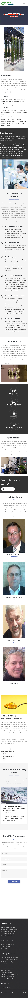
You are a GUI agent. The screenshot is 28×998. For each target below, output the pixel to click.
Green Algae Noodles (14, 465)
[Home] (7, 3)
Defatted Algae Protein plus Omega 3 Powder (12, 363)
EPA (14, 375)
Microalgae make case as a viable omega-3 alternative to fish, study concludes (14, 808)
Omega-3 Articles (7, 812)
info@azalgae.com (7, 935)
